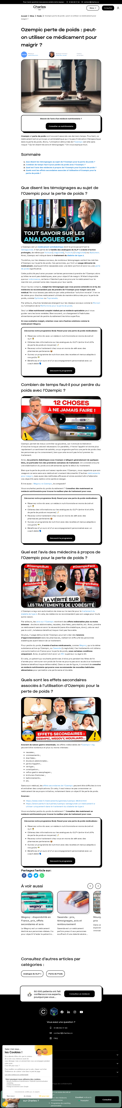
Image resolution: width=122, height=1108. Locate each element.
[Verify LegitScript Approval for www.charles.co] (54, 1012)
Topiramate (52, 298)
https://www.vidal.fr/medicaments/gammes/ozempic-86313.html (56, 800)
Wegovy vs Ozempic (42, 483)
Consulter (108, 8)
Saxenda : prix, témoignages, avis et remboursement (69, 920)
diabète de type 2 (75, 255)
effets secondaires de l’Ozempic (58, 785)
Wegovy (82, 645)
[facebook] (24, 875)
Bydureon (94, 252)
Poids (39, 16)
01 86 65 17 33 (60, 1027)
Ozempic (79, 141)
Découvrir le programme (61, 370)
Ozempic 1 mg (88, 744)
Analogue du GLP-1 (32, 973)
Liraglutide (58, 252)
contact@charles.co (63, 1033)
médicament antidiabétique (51, 246)
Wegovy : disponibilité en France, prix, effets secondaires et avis (36, 920)
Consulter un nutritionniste (61, 126)
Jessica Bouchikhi (33, 55)
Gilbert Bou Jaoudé (61, 55)
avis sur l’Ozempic (45, 621)
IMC (62, 654)
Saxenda (57, 648)
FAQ (56, 1038)
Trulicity (69, 252)
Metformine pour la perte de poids (56, 305)
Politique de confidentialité (61, 1083)
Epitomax (39, 298)
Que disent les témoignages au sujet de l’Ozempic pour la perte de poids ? (60, 161)
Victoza (48, 252)
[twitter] (36, 875)
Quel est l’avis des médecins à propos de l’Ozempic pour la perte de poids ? (61, 167)
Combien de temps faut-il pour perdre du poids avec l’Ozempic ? (56, 164)
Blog (32, 16)
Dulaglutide (80, 252)
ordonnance (34, 279)
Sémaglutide (27, 249)
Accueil (24, 16)
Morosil (96, 303)
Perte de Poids (55, 973)
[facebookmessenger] (30, 875)
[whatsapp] (42, 875)
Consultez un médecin (79, 994)
